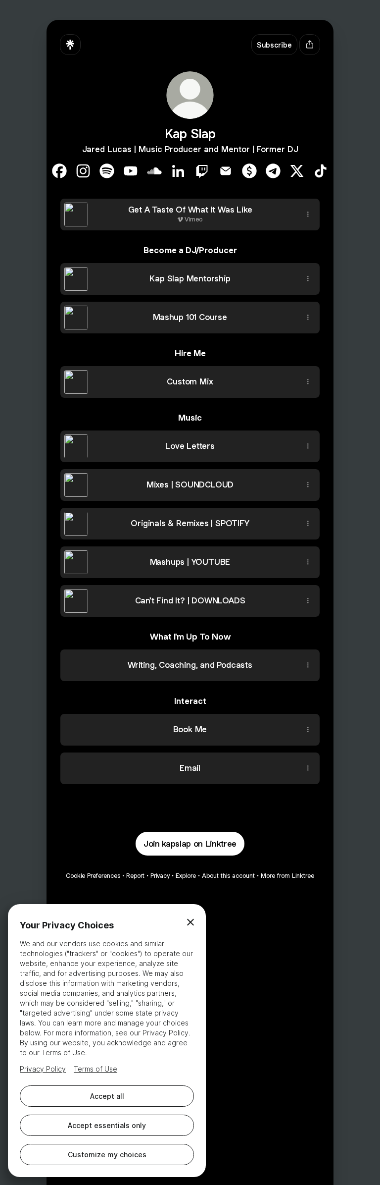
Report (135, 875)
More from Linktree (287, 875)
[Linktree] (70, 44)
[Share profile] (310, 44)
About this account (228, 875)
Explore (186, 875)
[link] (59, 171)
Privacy (160, 875)
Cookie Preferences (93, 875)
